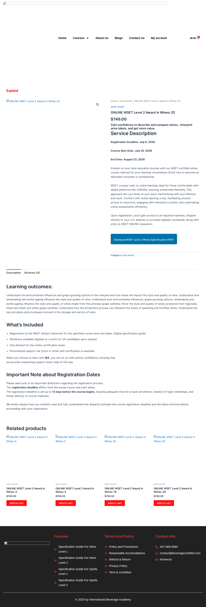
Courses (78, 38)
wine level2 (126, 101)
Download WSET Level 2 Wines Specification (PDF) (144, 239)
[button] (97, 104)
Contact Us (137, 38)
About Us (101, 38)
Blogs (119, 38)
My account (159, 38)
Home (62, 38)
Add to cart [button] (16, 503)
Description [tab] (13, 272)
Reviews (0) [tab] (32, 272)
